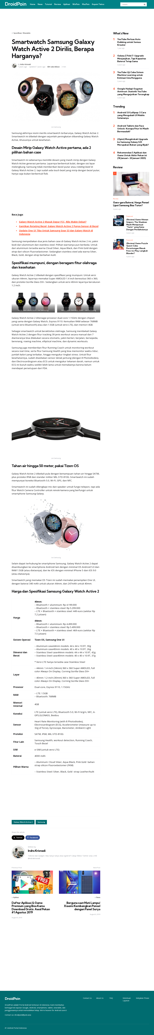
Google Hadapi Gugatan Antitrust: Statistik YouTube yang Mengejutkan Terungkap (133, 91)
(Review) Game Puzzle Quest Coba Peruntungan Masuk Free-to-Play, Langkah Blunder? (137, 248)
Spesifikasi (18, 33)
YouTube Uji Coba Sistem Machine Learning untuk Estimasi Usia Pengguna (130, 75)
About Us (99, 998)
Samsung (41, 822)
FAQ (111, 998)
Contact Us (87, 998)
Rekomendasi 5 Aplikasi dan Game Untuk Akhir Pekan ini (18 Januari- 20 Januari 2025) (132, 155)
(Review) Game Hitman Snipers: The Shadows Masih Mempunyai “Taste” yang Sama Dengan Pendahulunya (137, 224)
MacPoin (86, 4)
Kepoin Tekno (98, 4)
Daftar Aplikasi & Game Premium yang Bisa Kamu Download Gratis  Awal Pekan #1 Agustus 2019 (31, 907)
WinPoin (76, 4)
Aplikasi (66, 4)
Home (32, 4)
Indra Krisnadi (25, 64)
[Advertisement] (77, 17)
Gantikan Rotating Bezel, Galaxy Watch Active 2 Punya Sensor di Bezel (58, 226)
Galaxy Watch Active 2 (23, 822)
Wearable (26, 33)
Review (57, 4)
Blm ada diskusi (53, 67)
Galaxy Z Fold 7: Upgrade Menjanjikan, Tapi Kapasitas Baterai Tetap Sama (131, 58)
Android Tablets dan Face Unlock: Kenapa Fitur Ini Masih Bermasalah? (133, 128)
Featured (129, 216)
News (40, 4)
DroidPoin (15, 4)
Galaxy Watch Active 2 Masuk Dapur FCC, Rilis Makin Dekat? (52, 221)
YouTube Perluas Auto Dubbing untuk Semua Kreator (129, 42)
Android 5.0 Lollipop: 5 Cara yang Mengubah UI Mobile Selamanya (131, 115)
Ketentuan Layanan (127, 999)
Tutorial (48, 4)
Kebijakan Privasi (142, 998)
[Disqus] (56, 955)
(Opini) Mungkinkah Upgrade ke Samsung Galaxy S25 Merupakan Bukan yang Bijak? (133, 142)
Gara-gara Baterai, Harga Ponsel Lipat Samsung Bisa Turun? (131, 204)
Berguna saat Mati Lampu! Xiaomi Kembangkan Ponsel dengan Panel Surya (82, 906)
